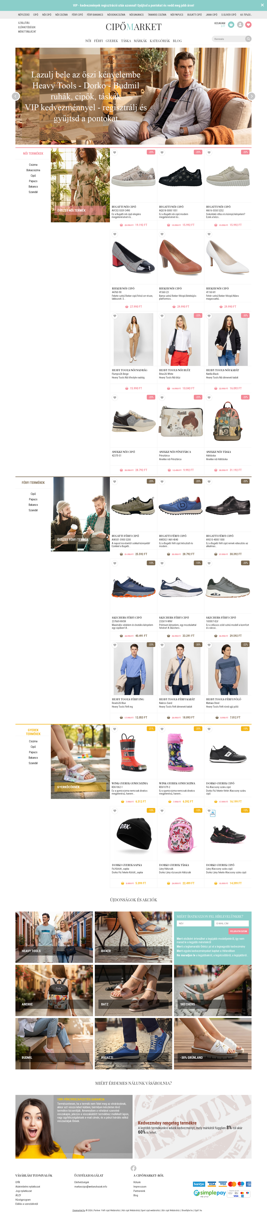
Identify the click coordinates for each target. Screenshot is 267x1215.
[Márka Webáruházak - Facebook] (133, 1168)
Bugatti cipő (194, 14)
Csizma (33, 164)
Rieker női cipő (123, 288)
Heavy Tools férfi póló (223, 699)
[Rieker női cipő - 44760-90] (133, 257)
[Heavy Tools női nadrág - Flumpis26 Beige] (133, 339)
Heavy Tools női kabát (222, 370)
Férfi (98, 41)
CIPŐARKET (134, 26)
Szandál (33, 192)
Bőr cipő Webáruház (171, 1210)
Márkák (140, 41)
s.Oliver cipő (228, 14)
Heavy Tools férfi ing (128, 699)
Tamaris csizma (157, 14)
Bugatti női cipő (124, 207)
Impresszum (140, 1186)
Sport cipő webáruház (150, 1210)
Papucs (33, 181)
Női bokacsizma (116, 14)
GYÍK (17, 1182)
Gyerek (112, 41)
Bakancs (33, 186)
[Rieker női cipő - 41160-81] (227, 257)
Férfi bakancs (95, 14)
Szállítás (24, 22)
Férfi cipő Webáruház (110, 1210)
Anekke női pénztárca (175, 452)
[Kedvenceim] (248, 24)
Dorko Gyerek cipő (220, 783)
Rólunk (137, 1182)
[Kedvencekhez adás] (115, 153)
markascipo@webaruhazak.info (90, 1186)
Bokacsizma (33, 170)
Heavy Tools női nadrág (129, 370)
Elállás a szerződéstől (26, 1203)
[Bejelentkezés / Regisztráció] (240, 24)
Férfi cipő (77, 14)
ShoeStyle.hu (187, 1210)
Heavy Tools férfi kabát (177, 699)
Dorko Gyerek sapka (127, 865)
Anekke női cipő (123, 452)
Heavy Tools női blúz (174, 370)
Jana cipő (211, 14)
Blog (177, 41)
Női (88, 41)
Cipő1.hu (198, 1210)
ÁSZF (18, 1195)
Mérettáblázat (27, 31)
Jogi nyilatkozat (23, 1191)
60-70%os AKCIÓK (249, 14)
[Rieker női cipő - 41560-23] (180, 257)
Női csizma (61, 14)
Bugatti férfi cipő (125, 536)
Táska (126, 41)
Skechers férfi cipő (127, 617)
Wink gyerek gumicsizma (130, 783)
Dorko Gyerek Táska (174, 865)
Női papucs (177, 14)
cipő (35, 14)
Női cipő (46, 14)
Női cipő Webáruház (131, 1210)
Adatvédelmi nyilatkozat (27, 1186)
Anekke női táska (218, 452)
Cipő (33, 175)
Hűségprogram (23, 1199)
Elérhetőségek (26, 27)
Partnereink (139, 1191)
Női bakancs (137, 14)
